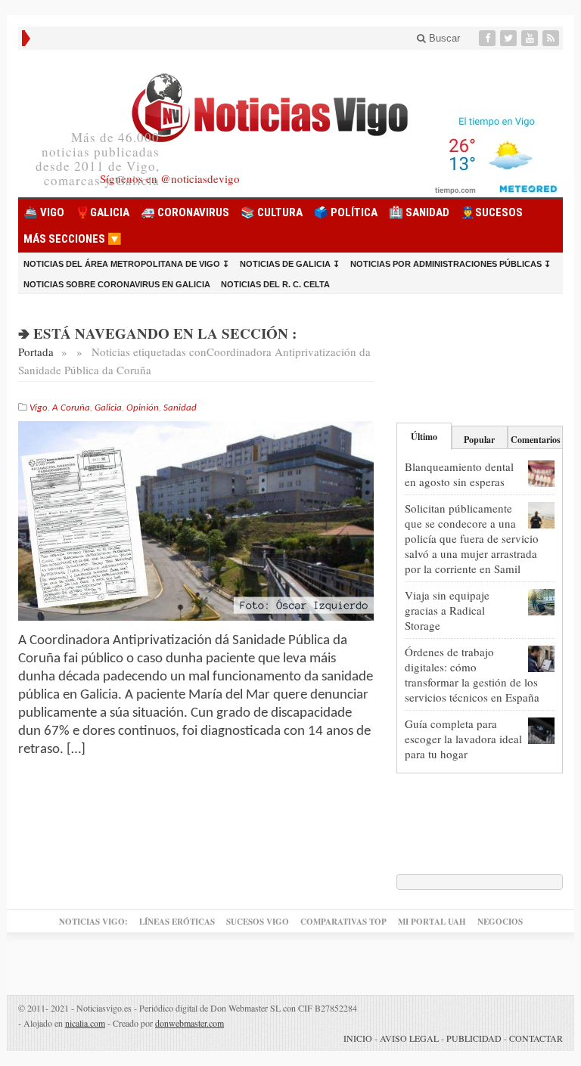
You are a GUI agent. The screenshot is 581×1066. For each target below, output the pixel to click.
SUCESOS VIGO (257, 922)
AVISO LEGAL (409, 1038)
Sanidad (180, 408)
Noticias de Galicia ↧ (290, 263)
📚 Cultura (272, 212)
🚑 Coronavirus (185, 212)
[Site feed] (552, 38)
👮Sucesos (492, 212)
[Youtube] (531, 38)
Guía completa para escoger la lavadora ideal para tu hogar (463, 738)
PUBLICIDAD (474, 1038)
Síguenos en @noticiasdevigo (170, 178)
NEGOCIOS (500, 922)
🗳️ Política (345, 212)
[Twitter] (509, 38)
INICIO (357, 1038)
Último (424, 436)
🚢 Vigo (43, 212)
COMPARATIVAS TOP (343, 922)
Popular (479, 439)
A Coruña (71, 408)
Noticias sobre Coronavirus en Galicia (116, 284)
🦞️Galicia (102, 212)
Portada (36, 351)
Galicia (108, 408)
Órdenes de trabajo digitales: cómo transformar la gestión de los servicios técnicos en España (472, 674)
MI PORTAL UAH (432, 922)
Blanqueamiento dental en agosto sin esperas (459, 474)
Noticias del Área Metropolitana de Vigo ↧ (126, 263)
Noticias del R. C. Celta (275, 284)
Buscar (443, 38)
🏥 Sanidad (419, 212)
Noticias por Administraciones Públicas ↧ (450, 263)
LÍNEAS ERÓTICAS (177, 922)
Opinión (142, 408)
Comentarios (536, 439)
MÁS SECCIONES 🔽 (72, 239)
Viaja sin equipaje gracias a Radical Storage (447, 610)
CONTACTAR (536, 1038)
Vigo (39, 408)
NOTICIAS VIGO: (93, 922)
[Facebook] (488, 38)
